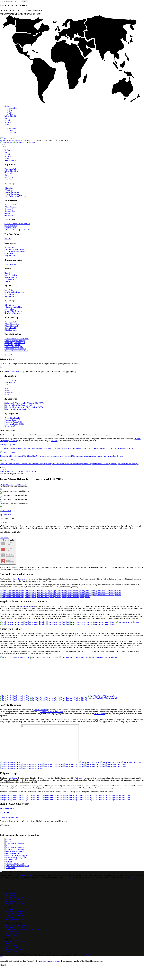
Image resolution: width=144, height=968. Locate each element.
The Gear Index (10, 909)
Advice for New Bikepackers (14, 899)
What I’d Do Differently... (13, 933)
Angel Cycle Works (26, 606)
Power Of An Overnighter (13, 347)
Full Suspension (10, 279)
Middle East (8, 392)
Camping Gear (9, 211)
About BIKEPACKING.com (14, 941)
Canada (7, 384)
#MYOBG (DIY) (10, 228)
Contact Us (8, 355)
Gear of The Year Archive (13, 913)
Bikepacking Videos (11, 171)
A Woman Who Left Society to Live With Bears (21, 929)
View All (7, 239)
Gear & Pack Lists (11, 328)
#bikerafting (8, 188)
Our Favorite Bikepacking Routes (16, 351)
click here (54, 441)
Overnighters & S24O (12, 418)
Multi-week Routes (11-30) (14, 424)
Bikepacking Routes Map (13, 903)
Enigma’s (13, 778)
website (54, 636)
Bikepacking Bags (11, 207)
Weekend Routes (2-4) (12, 420)
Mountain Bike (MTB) (35, 403)
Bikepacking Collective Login (15, 949)
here (131, 877)
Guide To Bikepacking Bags (14, 341)
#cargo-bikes (9, 309)
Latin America (9, 382)
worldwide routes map (16, 371)
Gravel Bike (28, 405)
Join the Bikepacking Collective (11, 140)
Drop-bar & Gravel (11, 277)
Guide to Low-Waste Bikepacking (16, 927)
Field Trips (8, 179)
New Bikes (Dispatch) (12, 313)
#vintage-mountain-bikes (13, 307)
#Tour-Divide (9, 190)
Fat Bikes (7, 281)
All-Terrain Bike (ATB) (34, 407)
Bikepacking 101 (10, 893)
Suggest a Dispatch (11, 945)
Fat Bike (28, 409)
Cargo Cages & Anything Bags (15, 251)
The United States (10, 380)
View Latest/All (10, 169)
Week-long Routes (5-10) (13, 422)
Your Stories (8, 173)
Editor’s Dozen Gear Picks (14, 915)
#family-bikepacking (11, 192)
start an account (54, 961)
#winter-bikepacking (11, 194)
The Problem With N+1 (12, 931)
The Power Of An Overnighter (15, 897)
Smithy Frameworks (20, 579)
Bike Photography (10, 330)
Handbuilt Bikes (10, 296)
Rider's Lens (8, 177)
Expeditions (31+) (10, 426)
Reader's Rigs (9, 917)
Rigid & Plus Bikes (11, 275)
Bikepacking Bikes (7, 485)
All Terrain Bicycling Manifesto (15, 925)
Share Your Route (10, 947)
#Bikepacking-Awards (12, 345)
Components (9, 209)
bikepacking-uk (13, 817)
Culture (7, 175)
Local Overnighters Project (12, 435)
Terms (88, 955)
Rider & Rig (8, 290)
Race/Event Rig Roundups (14, 292)
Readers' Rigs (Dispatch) (13, 311)
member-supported (25, 875)
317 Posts (3, 522)
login (44, 961)
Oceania (7, 394)
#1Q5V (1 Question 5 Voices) (15, 196)
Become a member (11, 951)
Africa (6, 390)
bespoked (3, 817)
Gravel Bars (8, 253)
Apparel (7, 213)
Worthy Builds (9, 294)
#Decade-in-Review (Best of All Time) (18, 230)
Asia (6, 388)
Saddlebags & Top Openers (14, 249)
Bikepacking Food (11, 326)
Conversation (4, 538)
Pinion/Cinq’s (79, 778)
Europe (7, 386)
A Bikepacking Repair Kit (13, 919)
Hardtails (7, 273)
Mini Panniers (9, 247)
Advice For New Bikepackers (15, 349)
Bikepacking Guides (11, 324)
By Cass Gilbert (5, 515)
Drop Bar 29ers (10, 255)
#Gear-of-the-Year (10, 226)
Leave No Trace (10, 895)
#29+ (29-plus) (9, 305)
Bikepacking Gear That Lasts (14, 343)
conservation (68, 877)
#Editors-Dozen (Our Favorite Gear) (17, 224)
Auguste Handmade (41, 710)
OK (1, 957)
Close (3, 965)
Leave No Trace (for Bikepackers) (16, 339)
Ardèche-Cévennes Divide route (51, 712)
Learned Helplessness (12, 935)
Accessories (8, 215)
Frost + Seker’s (99, 714)
